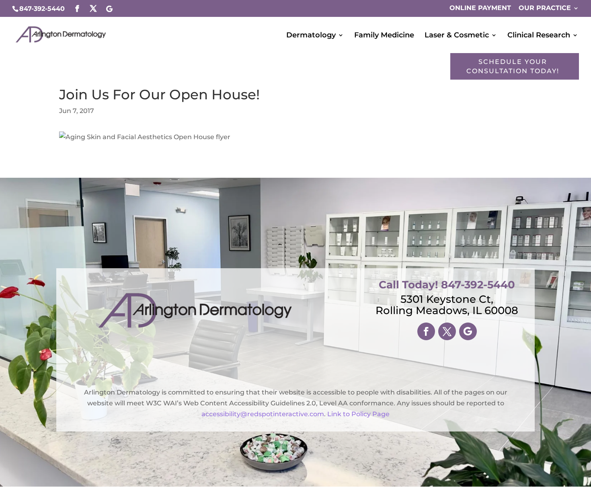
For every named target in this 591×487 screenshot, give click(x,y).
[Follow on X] (447, 331)
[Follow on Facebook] (426, 331)
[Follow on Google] (468, 331)
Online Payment (480, 8)
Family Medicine (384, 35)
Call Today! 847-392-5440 (447, 284)
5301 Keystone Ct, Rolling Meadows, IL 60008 (447, 305)
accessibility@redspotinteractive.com (262, 414)
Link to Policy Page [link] (358, 414)
